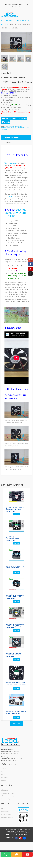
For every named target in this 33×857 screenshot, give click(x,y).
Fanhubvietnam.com (7, 817)
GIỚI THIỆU (7, 4)
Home (3, 21)
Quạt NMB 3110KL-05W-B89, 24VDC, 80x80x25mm (15, 567)
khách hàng (8, 196)
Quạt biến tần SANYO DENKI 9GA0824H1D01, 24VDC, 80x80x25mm (15, 596)
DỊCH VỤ (21, 4)
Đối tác (3, 775)
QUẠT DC (9, 126)
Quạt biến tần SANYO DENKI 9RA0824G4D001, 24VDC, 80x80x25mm (15, 509)
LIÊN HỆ (20, 6)
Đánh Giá (7, 142)
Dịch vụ (3, 772)
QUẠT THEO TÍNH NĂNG (13, 21)
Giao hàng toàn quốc (7, 793)
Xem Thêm (16, 724)
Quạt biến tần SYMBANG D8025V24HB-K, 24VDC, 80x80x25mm (14, 654)
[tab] (16, 137)
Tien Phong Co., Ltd (10, 163)
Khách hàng (4, 778)
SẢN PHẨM (14, 4)
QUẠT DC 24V (15, 126)
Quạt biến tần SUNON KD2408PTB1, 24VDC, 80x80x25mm (13, 538)
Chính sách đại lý (6, 799)
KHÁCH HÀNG (14, 6)
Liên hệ (3, 780)
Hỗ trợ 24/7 (4, 790)
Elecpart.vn (4, 808)
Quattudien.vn (5, 811)
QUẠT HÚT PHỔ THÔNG (17, 127)
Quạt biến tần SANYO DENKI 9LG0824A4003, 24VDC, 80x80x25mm (15, 625)
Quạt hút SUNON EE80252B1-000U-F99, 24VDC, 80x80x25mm (16, 683)
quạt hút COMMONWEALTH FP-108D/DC (15, 213)
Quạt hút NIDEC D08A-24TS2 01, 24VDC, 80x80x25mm (16, 712)
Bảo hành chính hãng (7, 796)
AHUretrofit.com (6, 814)
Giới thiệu (4, 769)
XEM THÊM (16, 514)
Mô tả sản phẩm (12, 138)
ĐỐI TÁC (26, 4)
